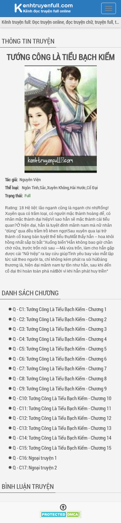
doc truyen (40, 8)
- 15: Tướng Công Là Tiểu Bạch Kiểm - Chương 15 (63, 447)
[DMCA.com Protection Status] (60, 514)
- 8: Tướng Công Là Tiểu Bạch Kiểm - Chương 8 (61, 378)
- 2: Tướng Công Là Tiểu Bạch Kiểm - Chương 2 (61, 319)
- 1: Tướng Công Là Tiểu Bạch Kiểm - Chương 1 (61, 309)
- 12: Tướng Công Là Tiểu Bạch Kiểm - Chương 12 (63, 418)
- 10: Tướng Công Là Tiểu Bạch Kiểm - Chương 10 (63, 398)
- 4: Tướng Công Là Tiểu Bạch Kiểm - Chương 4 (61, 338)
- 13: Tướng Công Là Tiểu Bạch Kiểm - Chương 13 (63, 428)
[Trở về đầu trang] (63, 507)
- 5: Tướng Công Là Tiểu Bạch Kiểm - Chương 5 (61, 348)
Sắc (43, 187)
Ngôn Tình (30, 187)
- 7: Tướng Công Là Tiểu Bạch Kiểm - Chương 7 (61, 368)
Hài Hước (78, 187)
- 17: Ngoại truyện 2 (36, 467)
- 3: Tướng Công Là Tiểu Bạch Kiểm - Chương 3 (61, 328)
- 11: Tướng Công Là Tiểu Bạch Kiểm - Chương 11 (63, 408)
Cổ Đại (92, 187)
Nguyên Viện (30, 179)
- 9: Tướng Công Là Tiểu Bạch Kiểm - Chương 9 (61, 388)
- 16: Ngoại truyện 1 (36, 457)
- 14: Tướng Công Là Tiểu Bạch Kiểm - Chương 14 (63, 437)
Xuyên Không (58, 187)
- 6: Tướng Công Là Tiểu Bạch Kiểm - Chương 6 (61, 358)
